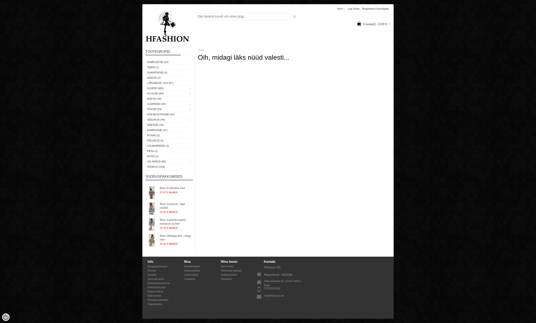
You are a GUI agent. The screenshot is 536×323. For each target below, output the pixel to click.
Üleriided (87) (156, 104)
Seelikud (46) (156, 119)
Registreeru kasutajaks (375, 8)
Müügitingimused (157, 266)
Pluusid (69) (155, 93)
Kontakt (152, 274)
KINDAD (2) (154, 77)
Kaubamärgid (192, 266)
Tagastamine (155, 304)
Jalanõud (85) (156, 161)
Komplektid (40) (158, 62)
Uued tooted (191, 274)
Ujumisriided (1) (158, 145)
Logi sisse (353, 8)
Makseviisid (154, 295)
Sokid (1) (153, 67)
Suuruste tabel (156, 279)
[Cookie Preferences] (6, 317)
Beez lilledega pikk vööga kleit (175, 237)
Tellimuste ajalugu (231, 270)
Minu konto (227, 266)
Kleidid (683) (155, 88)
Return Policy (155, 291)
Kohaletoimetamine (159, 283)
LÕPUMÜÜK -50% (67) (160, 83)
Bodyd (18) (154, 98)
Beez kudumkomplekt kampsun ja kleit (173, 221)
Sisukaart (189, 279)
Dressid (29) (155, 125)
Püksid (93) (154, 109)
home (201, 50)
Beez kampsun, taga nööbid (172, 205)
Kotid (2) (152, 156)
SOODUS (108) (156, 166)
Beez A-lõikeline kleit (172, 188)
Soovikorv (226, 279)
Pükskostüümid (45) (160, 114)
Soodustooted (192, 270)
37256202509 (272, 288)
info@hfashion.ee (274, 295)
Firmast (152, 270)
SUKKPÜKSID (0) (157, 72)
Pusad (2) (153, 135)
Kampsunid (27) (157, 130)
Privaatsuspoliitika (158, 300)
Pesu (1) (152, 151)
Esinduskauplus (157, 287)
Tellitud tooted (229, 274)
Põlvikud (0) (155, 140)
